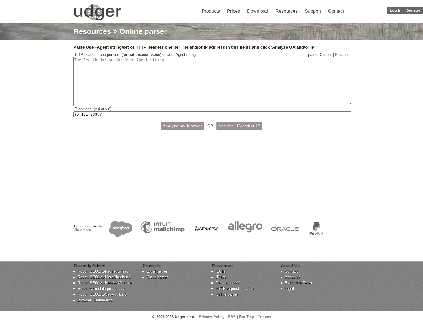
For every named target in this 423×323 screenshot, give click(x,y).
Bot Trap (246, 317)
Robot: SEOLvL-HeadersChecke (105, 283)
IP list (221, 277)
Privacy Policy (211, 317)
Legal (289, 288)
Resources (286, 11)
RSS (232, 317)
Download (257, 11)
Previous (342, 54)
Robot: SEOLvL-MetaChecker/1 (104, 277)
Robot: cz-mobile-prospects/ (101, 288)
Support (313, 11)
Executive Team (298, 283)
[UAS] (97, 20)
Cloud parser (157, 277)
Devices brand (228, 283)
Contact (336, 11)
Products (211, 11)
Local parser (157, 271)
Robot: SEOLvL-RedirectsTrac (103, 271)
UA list (221, 271)
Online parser (227, 294)
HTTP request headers (235, 288)
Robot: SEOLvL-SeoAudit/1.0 (102, 294)
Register (412, 10)
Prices (233, 11)
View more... (83, 230)
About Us (292, 277)
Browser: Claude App (95, 300)
